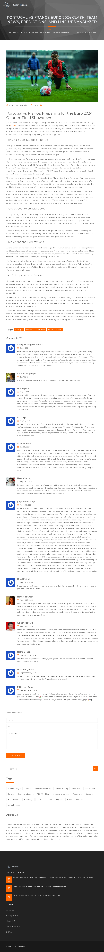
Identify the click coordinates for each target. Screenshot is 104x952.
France (13, 126)
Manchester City (61, 788)
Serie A (11, 794)
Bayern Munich (14, 799)
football (28, 788)
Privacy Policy (12, 915)
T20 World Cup (43, 794)
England (59, 799)
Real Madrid (90, 788)
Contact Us (10, 921)
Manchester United (43, 788)
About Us (10, 910)
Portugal (19, 330)
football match (14, 805)
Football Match (55, 330)
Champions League (26, 794)
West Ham (77, 794)
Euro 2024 (40, 330)
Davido (50, 799)
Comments (16, 755)
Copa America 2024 (61, 794)
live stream (76, 788)
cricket (40, 799)
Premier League (14, 788)
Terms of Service (13, 926)
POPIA (9, 932)
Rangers (89, 794)
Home (48, 29)
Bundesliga (28, 799)
